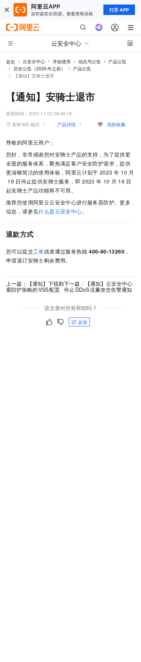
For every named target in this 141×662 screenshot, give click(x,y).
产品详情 (67, 124)
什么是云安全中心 (60, 211)
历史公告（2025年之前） (39, 68)
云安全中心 (34, 61)
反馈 (82, 322)
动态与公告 (89, 61)
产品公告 (117, 61)
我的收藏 (116, 124)
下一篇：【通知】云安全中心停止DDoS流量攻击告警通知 (98, 286)
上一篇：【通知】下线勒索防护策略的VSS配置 (35, 286)
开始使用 (62, 61)
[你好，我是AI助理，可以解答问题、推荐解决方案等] (99, 27)
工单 (38, 251)
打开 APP (119, 9)
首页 (10, 61)
